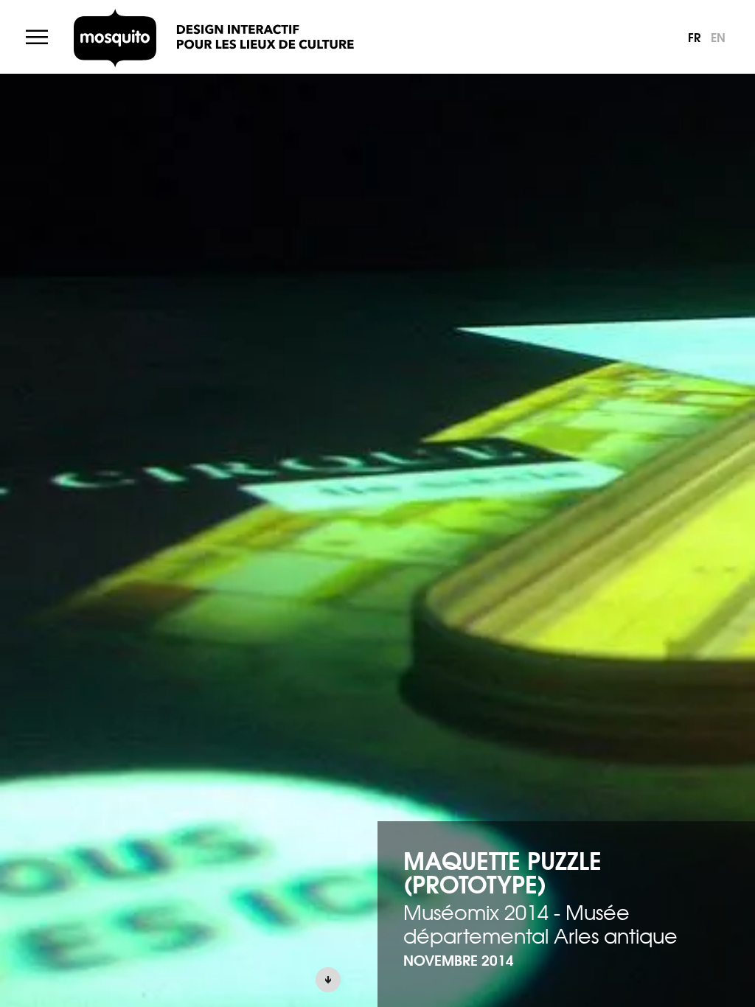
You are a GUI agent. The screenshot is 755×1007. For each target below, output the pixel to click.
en (718, 36)
